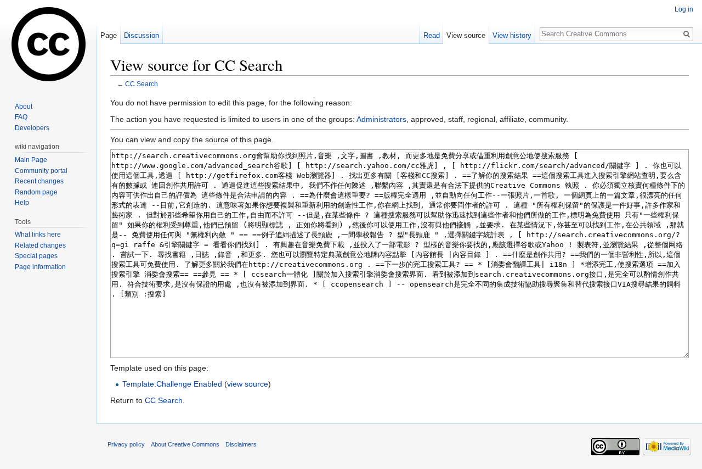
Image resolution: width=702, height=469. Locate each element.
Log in (684, 9)
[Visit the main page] (48, 44)
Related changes (40, 245)
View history (511, 35)
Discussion (141, 35)
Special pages (36, 256)
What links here (38, 234)
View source (465, 35)
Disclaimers (241, 444)
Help (22, 202)
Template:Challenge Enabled (172, 383)
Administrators (381, 119)
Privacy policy (126, 444)
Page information (40, 267)
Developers (32, 128)
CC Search (141, 83)
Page (108, 35)
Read (431, 35)
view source (247, 383)
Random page (36, 192)
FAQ (21, 117)
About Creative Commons (185, 444)
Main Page (31, 160)
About (23, 106)
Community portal (41, 171)
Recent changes (39, 181)
